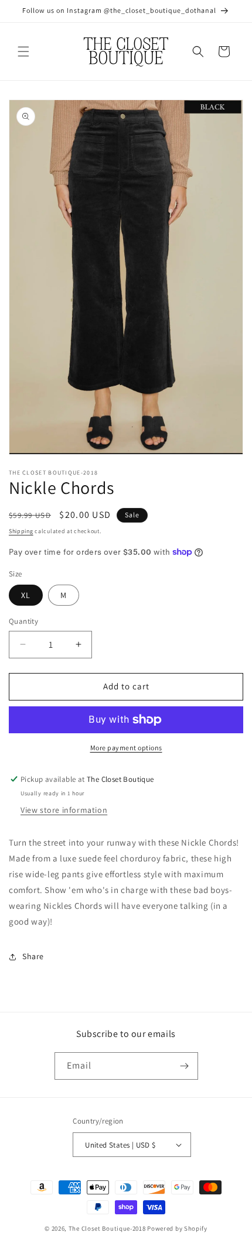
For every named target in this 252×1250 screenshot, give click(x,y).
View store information (64, 810)
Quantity (23, 621)
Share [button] (33, 956)
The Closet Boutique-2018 (107, 1228)
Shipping (21, 531)
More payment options (126, 747)
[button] (23, 51)
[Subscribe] (184, 1066)
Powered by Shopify (177, 1228)
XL (25, 595)
